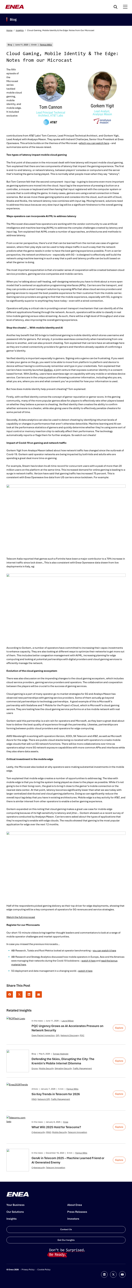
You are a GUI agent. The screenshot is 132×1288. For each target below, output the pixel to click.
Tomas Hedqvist (60, 1053)
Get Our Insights (66, 1240)
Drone (35, 1068)
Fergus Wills (46, 44)
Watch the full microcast (20, 917)
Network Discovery (70, 1035)
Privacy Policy (28, 1269)
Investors (73, 1218)
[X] (19, 994)
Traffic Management (82, 1068)
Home (9, 30)
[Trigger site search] (116, 6)
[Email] (38, 994)
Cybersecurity (38, 1132)
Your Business (15, 1205)
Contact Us (66, 1229)
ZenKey (48, 370)
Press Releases (77, 1212)
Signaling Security (63, 1068)
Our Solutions (15, 1212)
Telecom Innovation (77, 1132)
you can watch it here (104, 950)
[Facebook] (9, 994)
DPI (57, 1035)
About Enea (74, 1205)
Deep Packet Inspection (43, 1035)
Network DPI (44, 1099)
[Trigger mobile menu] (125, 7)
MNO (34, 1099)
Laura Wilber (67, 1020)
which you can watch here (94, 143)
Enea (65, 1122)
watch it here (88, 960)
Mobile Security (46, 1068)
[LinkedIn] (29, 994)
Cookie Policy (43, 1269)
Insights (20, 30)
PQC (82, 1035)
